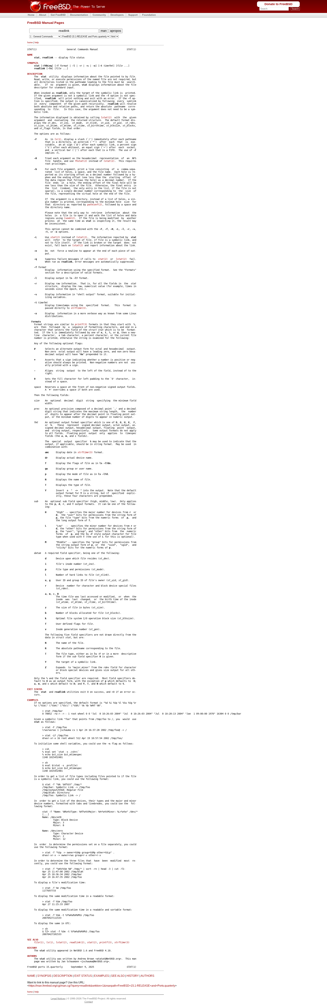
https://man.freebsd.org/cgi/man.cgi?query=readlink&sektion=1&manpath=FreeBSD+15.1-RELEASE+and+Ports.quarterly (102, 985)
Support (133, 14)
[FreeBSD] (66, 11)
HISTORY (133, 975)
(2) (106, 117)
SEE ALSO (117, 975)
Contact (88, 1001)
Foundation (149, 14)
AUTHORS (147, 975)
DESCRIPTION (62, 975)
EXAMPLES (101, 975)
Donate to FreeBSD (278, 4)
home (30, 42)
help (37, 42)
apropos (115, 31)
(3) (78, 308)
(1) (57, 139)
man (104, 31)
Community (99, 14)
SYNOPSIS (44, 975)
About (42, 14)
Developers (117, 14)
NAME (31, 975)
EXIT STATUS (83, 975)
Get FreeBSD (58, 14)
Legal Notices (58, 998)
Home (31, 14)
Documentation (79, 14)
